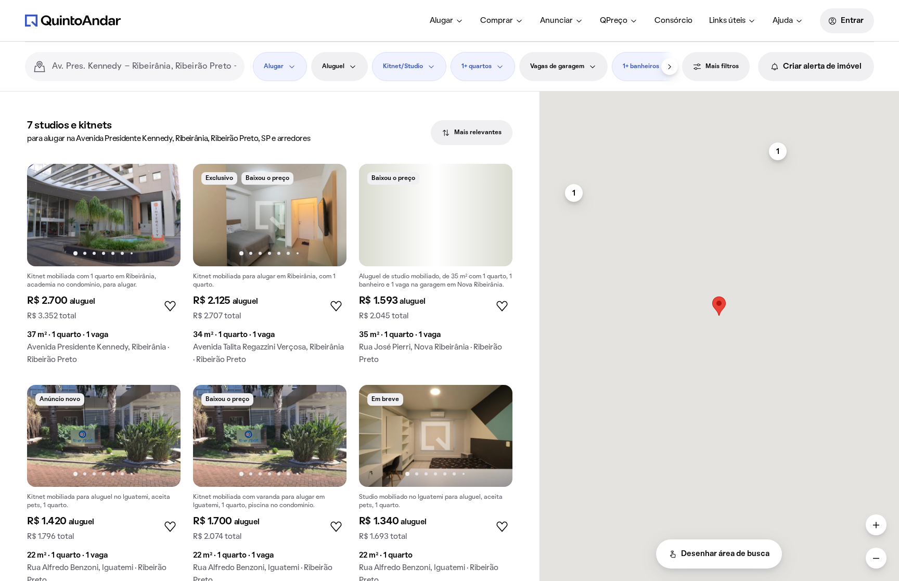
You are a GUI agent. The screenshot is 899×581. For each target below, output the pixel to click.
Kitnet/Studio (403, 66)
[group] (104, 268)
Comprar (496, 20)
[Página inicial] (73, 20)
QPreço (613, 20)
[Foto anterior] (45, 214)
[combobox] (144, 66)
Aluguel (333, 66)
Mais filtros (722, 66)
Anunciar (556, 20)
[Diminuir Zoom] (876, 558)
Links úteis (727, 20)
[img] (435, 215)
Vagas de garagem (557, 66)
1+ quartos (476, 66)
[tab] (471, 132)
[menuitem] (446, 20)
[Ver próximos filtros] (669, 66)
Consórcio (673, 20)
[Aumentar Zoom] (876, 524)
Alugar (441, 20)
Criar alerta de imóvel (822, 66)
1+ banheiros (641, 66)
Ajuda (783, 20)
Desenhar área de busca (725, 554)
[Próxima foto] (161, 214)
